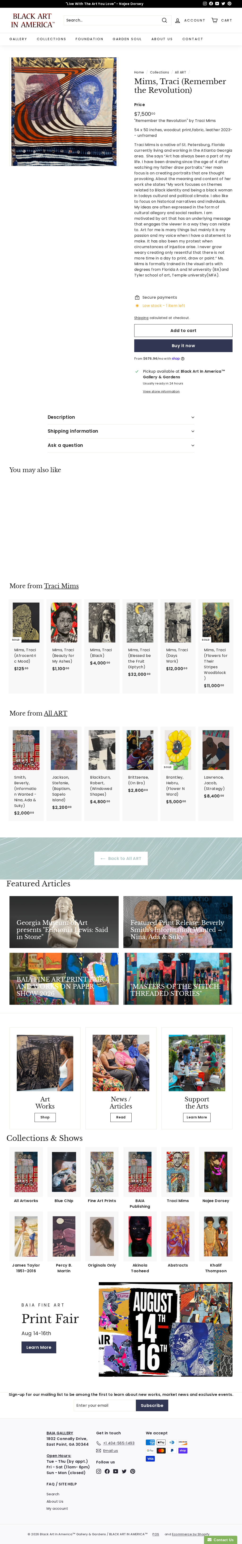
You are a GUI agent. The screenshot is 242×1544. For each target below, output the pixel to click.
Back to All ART (124, 858)
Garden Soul (127, 39)
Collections (51, 39)
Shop (45, 1117)
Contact (193, 39)
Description (61, 417)
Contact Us (223, 1540)
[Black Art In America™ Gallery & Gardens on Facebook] (107, 1471)
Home (139, 72)
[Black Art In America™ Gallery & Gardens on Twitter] (124, 1471)
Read (121, 1117)
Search (53, 1494)
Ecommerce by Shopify (191, 1534)
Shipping (141, 318)
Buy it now (183, 346)
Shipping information (73, 431)
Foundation (89, 39)
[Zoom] (64, 111)
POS (155, 1534)
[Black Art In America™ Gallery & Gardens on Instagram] (98, 1471)
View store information (161, 391)
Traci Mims (61, 586)
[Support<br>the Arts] (197, 1063)
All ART (180, 72)
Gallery (18, 39)
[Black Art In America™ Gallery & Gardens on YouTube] (115, 1471)
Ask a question (65, 445)
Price (139, 105)
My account (57, 1508)
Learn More (197, 1117)
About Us (162, 39)
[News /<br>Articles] (121, 1063)
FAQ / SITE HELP (62, 1484)
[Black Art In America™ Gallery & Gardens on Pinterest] (132, 1471)
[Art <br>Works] (45, 1063)
